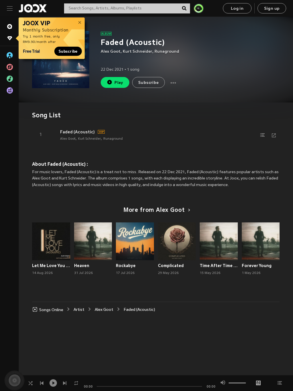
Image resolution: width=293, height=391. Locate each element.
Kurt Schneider (137, 52)
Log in (237, 9)
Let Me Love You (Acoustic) (51, 265)
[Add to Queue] (262, 135)
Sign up (272, 9)
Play (118, 83)
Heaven (81, 265)
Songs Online (51, 310)
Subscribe (68, 51)
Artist (79, 310)
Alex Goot (110, 52)
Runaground (167, 52)
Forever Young (257, 265)
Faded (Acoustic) (77, 132)
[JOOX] (32, 8)
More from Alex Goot (154, 210)
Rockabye (126, 265)
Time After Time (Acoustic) (219, 265)
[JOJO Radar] (198, 8)
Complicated (171, 265)
